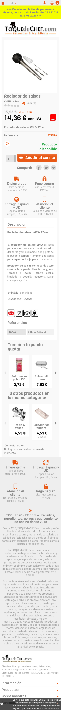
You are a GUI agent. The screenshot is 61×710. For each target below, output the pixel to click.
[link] (38, 167)
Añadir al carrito (40, 157)
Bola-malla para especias (41, 379)
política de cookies (51, 708)
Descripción (16, 224)
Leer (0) (31, 103)
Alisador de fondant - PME (42, 428)
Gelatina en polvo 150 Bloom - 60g (19, 379)
